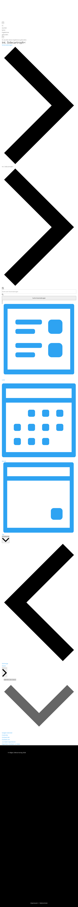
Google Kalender (7, 733)
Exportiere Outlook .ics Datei (11, 744)
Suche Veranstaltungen (39, 298)
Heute (4, 666)
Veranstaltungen (7, 45)
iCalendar (5, 735)
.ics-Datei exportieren (9, 742)
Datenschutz (44, 903)
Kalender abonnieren (10, 679)
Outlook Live (6, 739)
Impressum (34, 903)
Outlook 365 (6, 737)
